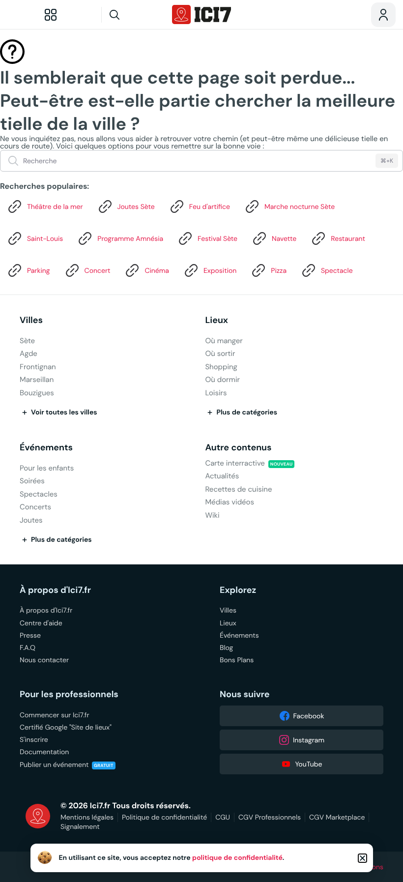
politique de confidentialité (237, 857)
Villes (31, 320)
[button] (362, 858)
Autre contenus (238, 447)
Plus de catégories (246, 412)
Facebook (308, 715)
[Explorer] (50, 15)
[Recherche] (133, 15)
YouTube (308, 764)
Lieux (216, 320)
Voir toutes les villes (64, 412)
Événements (46, 447)
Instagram (308, 739)
